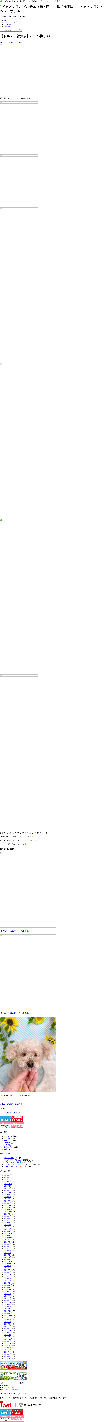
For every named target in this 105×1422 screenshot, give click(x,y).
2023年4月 (7, 1251)
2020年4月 (7, 1328)
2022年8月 (7, 1268)
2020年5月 (7, 1326)
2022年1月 (7, 1283)
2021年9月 (7, 1292)
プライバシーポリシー (9, 1387)
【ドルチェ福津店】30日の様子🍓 (15, 1095)
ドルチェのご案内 (10, 22)
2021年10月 (8, 1289)
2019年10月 (8, 1339)
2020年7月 (7, 1322)
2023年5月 (7, 1248)
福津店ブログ (16, 42)
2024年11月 (8, 1210)
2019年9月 (7, 1341)
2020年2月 (7, 1332)
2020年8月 (7, 1320)
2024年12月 (8, 1207)
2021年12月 (8, 1285)
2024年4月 (7, 1225)
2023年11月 (8, 1235)
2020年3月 (7, 1330)
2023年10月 (8, 1238)
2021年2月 (7, 1307)
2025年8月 (7, 1190)
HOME (6, 20)
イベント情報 (9, 1136)
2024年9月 (7, 1214)
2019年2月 (7, 1356)
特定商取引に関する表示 (10, 1389)
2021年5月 (7, 1300)
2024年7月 (7, 1218)
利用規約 (4, 1385)
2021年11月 (8, 1287)
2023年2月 (7, 1255)
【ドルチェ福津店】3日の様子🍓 (14, 931)
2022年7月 (7, 1270)
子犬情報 (7, 1145)
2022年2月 (7, 1281)
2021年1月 (7, 1309)
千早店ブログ (9, 1140)
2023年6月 (7, 1246)
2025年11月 (8, 1184)
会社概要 (7, 24)
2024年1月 (7, 1231)
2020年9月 (7, 1317)
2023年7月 (7, 1244)
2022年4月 (7, 1276)
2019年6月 (7, 1348)
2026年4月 (7, 1182)
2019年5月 (7, 1350)
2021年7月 (7, 1296)
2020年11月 (8, 1313)
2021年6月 (7, 1298)
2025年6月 (7, 1194)
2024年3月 (7, 1227)
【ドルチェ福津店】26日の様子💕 (11, 1112)
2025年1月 (7, 1205)
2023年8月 (7, 1242)
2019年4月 (7, 1352)
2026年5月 (7, 1179)
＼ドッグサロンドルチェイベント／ (17, 1164)
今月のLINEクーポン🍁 (12, 1166)
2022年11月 (8, 1261)
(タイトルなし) (9, 1158)
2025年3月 (7, 1201)
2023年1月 (7, 1257)
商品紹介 (7, 1143)
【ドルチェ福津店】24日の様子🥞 (11, 1104)
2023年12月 (8, 1233)
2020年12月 (8, 1311)
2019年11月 (8, 1337)
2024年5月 (7, 1222)
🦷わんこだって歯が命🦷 (13, 1160)
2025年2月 (7, 1203)
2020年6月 (7, 1324)
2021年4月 (7, 1302)
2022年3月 (7, 1279)
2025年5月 (7, 1197)
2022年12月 (8, 1259)
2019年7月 (7, 1345)
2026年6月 (7, 1177)
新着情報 (7, 26)
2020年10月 (8, 1315)
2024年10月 (8, 1212)
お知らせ (7, 1138)
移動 (5, 1149)
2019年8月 (7, 1343)
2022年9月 (7, 1266)
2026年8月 (7, 1175)
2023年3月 (7, 1253)
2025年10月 (8, 1186)
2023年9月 (7, 1240)
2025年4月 (7, 1199)
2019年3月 (7, 1354)
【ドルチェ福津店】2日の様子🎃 (14, 1013)
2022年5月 (7, 1274)
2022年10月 (8, 1263)
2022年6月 (7, 1272)
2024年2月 (7, 1229)
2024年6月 (7, 1220)
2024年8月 (7, 1216)
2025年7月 (7, 1192)
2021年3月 (7, 1304)
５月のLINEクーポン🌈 (12, 1162)
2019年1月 (7, 1358)
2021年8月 (7, 1294)
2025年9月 (7, 1188)
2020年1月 (7, 1335)
